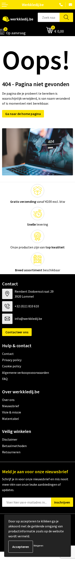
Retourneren (11, 452)
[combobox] (49, 17)
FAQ (5, 379)
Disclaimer (9, 439)
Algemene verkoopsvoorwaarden (25, 372)
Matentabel (10, 419)
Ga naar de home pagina (23, 114)
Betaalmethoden (14, 446)
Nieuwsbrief (10, 406)
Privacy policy (11, 360)
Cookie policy (11, 366)
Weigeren (38, 545)
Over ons (8, 400)
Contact (8, 354)
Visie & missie (11, 412)
